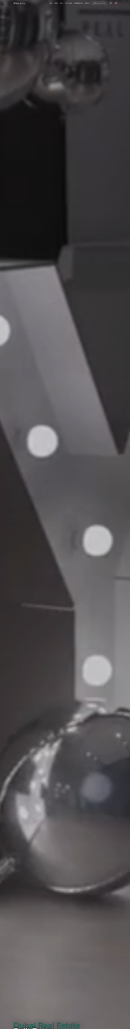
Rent (56, 3)
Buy (51, 3)
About (87, 3)
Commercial (78, 3)
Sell (61, 3)
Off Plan (68, 3)
